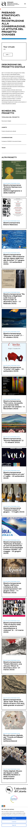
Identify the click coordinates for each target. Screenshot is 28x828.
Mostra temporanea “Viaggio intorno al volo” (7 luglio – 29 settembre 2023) (13, 475)
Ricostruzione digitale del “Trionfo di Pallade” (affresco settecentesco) (13, 738)
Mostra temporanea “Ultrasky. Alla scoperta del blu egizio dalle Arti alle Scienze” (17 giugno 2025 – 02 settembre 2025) (13, 259)
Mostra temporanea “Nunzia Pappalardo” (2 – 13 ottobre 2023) (13, 440)
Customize (14, 821)
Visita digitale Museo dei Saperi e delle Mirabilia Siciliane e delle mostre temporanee (12, 774)
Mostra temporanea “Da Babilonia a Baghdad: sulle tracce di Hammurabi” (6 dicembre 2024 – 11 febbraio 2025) (14, 298)
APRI (7, 54)
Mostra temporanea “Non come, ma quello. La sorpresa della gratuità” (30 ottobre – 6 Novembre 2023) (14, 405)
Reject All (14, 825)
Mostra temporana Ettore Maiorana (11, 224)
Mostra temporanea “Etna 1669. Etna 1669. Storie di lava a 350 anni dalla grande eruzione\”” (14, 702)
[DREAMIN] (10, 4)
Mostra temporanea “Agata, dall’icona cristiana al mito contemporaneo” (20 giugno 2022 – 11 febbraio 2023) (12, 588)
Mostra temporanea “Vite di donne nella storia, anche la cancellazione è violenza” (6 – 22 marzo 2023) (13, 627)
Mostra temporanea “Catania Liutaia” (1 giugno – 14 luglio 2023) (13, 510)
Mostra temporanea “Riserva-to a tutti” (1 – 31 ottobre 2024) (13, 335)
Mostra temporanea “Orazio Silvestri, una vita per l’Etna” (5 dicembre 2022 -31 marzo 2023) (12, 666)
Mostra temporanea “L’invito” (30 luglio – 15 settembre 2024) (13, 369)
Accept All (14, 818)
